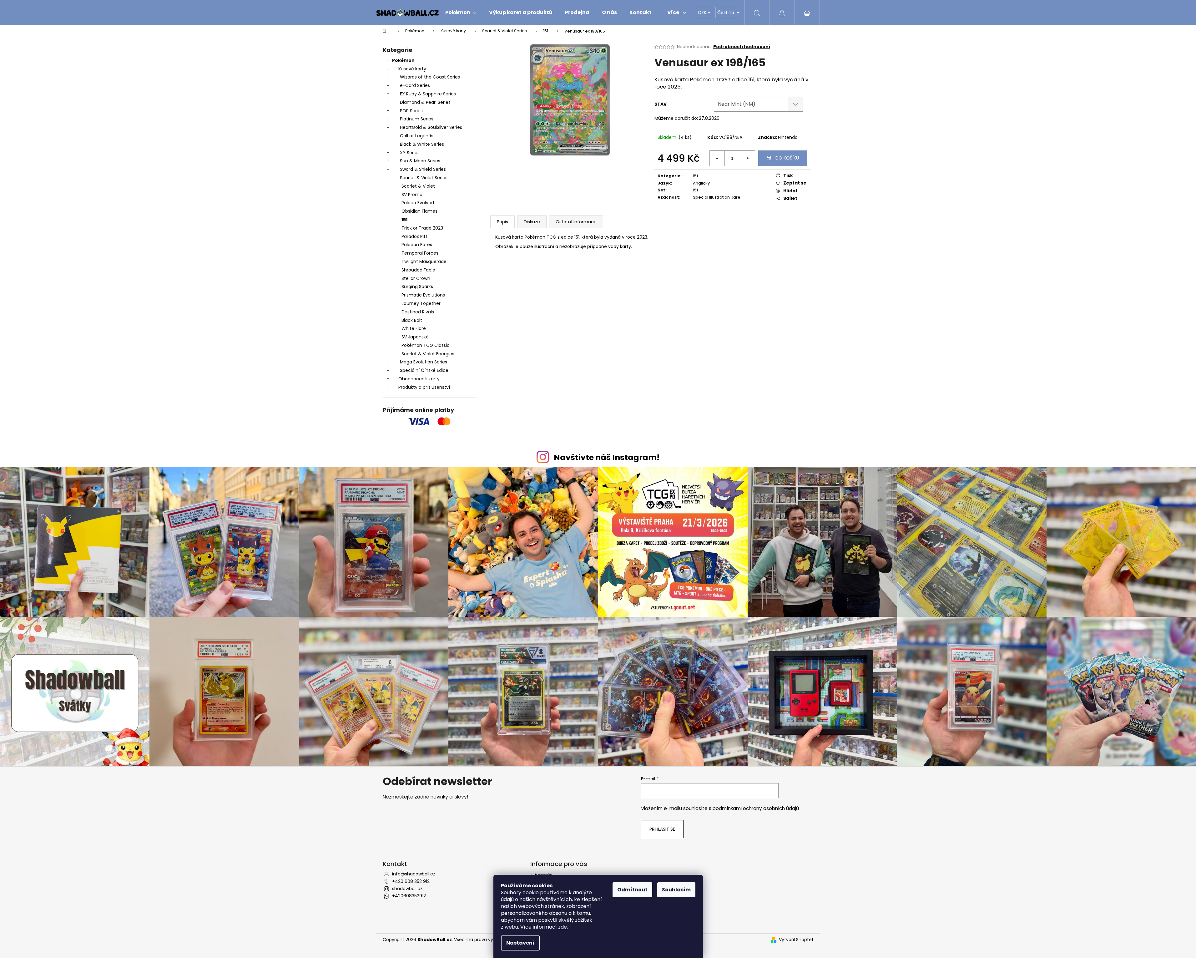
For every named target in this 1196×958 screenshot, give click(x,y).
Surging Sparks (417, 286)
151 (404, 219)
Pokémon (403, 60)
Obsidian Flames (419, 211)
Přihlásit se (662, 829)
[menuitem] (461, 12)
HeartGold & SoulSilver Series (431, 127)
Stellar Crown (415, 278)
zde (562, 926)
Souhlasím (676, 889)
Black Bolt (411, 320)
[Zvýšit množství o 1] (747, 158)
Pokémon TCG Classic (425, 345)
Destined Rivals (417, 312)
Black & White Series (422, 144)
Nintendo (788, 137)
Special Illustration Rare (716, 197)
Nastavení (520, 942)
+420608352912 (409, 896)
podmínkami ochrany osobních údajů (756, 808)
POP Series (411, 111)
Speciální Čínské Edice (424, 370)
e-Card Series (415, 85)
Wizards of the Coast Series (430, 77)
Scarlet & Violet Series (423, 178)
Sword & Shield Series (423, 169)
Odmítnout (632, 889)
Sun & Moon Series (420, 161)
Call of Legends (416, 136)
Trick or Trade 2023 (422, 228)
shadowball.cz (407, 888)
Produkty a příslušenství (424, 387)
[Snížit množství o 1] (717, 158)
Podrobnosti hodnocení (741, 47)
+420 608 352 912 (411, 881)
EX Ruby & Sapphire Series (428, 94)
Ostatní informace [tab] (576, 222)
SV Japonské (415, 337)
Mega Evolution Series (423, 362)
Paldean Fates (416, 244)
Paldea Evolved (417, 203)
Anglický (701, 183)
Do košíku (787, 158)
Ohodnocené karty (419, 379)
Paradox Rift (414, 236)
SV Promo (411, 194)
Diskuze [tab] (532, 222)
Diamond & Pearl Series (425, 102)
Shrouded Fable (418, 270)
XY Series (410, 153)
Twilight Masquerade (424, 261)
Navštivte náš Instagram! (606, 457)
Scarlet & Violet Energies (427, 354)
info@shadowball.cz (413, 874)
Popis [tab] (502, 222)
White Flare (413, 328)
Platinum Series (416, 119)
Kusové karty (412, 69)
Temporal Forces (419, 253)
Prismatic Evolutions (423, 295)
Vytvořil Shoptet (796, 940)
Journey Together (421, 303)
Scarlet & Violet (418, 186)
